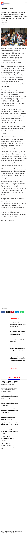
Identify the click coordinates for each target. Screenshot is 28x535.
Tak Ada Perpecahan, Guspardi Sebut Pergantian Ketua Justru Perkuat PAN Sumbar (17, 333)
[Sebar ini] (3, 312)
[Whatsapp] (22, 312)
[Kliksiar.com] (6, 3)
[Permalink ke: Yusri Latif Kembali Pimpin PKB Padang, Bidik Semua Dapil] (5, 351)
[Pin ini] (12, 312)
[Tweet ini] (8, 312)
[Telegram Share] (17, 312)
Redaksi (3, 532)
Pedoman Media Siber (11, 532)
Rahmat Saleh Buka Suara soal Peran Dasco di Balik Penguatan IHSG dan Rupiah (18, 324)
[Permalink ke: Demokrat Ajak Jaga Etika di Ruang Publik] (5, 343)
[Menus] (26, 2)
